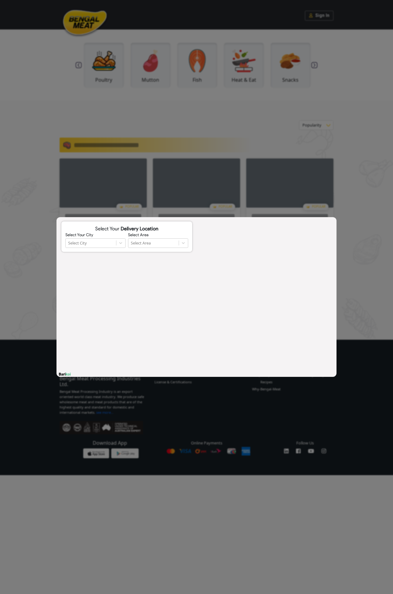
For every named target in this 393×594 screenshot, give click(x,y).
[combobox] (68, 243)
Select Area (138, 234)
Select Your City (79, 234)
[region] (196, 297)
